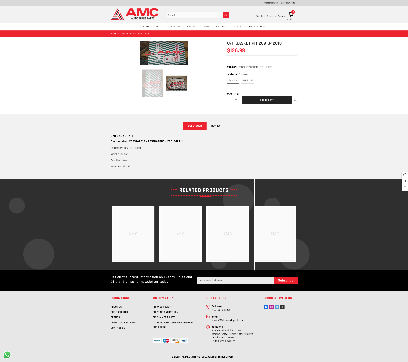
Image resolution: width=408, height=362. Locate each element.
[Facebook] (266, 307)
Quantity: (233, 93)
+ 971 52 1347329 (287, 2)
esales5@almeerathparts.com (228, 320)
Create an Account (277, 16)
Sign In (260, 16)
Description (195, 126)
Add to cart (267, 100)
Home (113, 33)
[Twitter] (282, 307)
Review (215, 126)
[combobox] (195, 15)
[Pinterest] (277, 307)
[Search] (198, 15)
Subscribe (286, 280)
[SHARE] (294, 100)
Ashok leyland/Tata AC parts (255, 67)
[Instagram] (271, 307)
